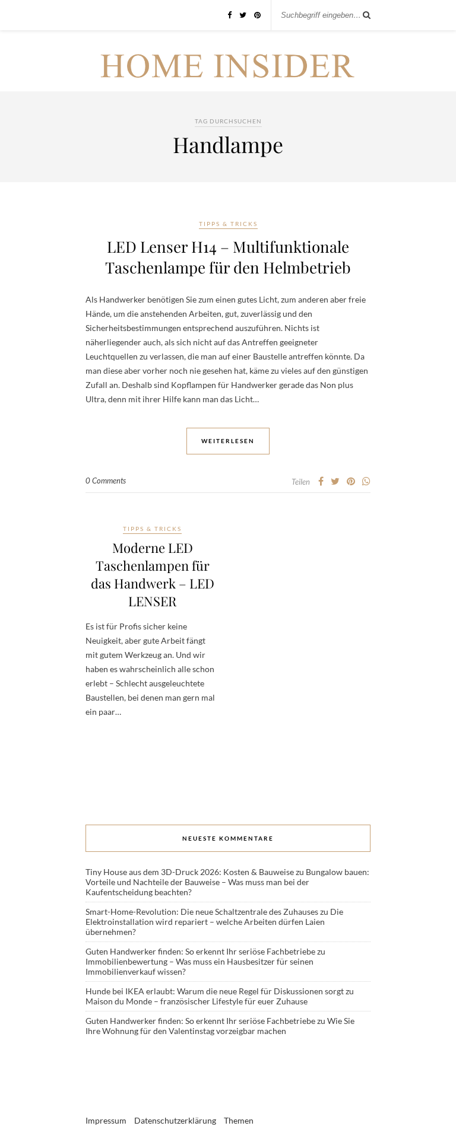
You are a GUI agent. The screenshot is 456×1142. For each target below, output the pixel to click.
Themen (239, 1120)
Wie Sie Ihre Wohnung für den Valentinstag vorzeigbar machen (220, 1026)
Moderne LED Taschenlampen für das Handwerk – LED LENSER (152, 574)
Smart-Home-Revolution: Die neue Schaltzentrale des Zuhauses (202, 911)
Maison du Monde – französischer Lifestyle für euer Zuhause (197, 1001)
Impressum (106, 1120)
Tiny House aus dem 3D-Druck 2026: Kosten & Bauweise (190, 872)
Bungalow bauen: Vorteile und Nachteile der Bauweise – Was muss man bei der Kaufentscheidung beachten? (227, 882)
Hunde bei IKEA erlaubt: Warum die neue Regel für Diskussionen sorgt (215, 991)
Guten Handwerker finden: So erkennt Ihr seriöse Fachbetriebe (200, 951)
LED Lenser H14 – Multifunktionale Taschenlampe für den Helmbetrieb (228, 257)
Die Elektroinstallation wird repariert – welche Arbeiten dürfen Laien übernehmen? (214, 921)
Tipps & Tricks (228, 223)
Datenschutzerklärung (175, 1120)
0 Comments (106, 480)
